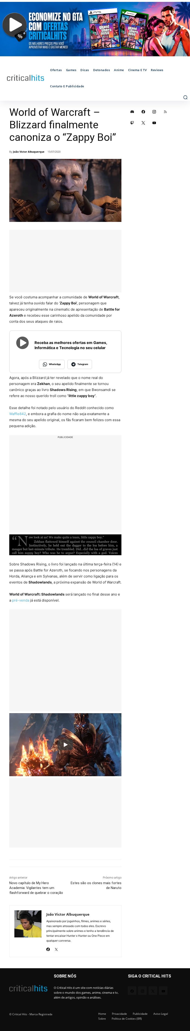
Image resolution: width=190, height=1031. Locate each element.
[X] (56, 948)
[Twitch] (132, 122)
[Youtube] (154, 122)
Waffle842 (17, 414)
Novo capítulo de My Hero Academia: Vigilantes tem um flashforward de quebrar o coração (36, 888)
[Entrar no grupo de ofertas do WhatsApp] (95, 29)
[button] (185, 97)
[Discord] (132, 111)
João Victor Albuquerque (28, 151)
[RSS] (165, 111)
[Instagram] (154, 111)
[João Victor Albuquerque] (27, 931)
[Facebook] (48, 948)
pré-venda (20, 600)
